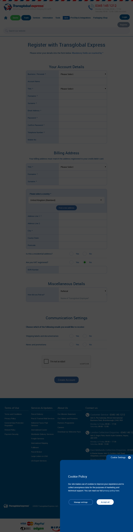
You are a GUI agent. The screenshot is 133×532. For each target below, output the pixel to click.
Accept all (105, 502)
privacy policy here (111, 490)
